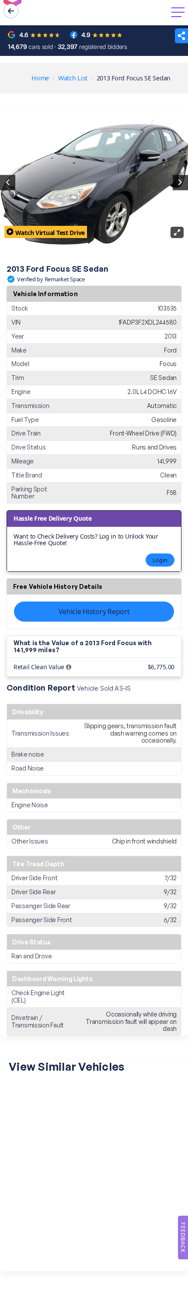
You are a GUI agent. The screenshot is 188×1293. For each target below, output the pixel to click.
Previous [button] (7, 182)
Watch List (72, 78)
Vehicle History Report (94, 611)
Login (160, 560)
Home (40, 78)
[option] (94, 182)
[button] (181, 35)
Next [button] (180, 182)
